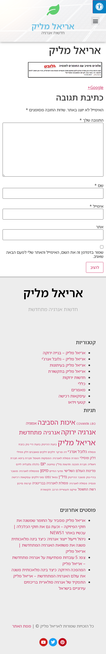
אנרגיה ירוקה (78, 432)
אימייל (96, 206)
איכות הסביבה (56, 422)
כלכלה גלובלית (30, 464)
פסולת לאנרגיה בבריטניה (50, 483)
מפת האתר (21, 626)
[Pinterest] (62, 642)
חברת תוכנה (79, 464)
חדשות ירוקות (74, 377)
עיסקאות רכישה (72, 396)
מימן (44, 470)
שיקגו (73, 489)
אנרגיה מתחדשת (39, 432)
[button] (95, 21)
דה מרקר (61, 452)
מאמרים (78, 390)
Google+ (95, 87)
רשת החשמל (87, 489)
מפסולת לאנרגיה (29, 471)
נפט (48, 477)
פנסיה (92, 483)
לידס (18, 464)
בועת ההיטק (49, 444)
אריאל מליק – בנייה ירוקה (64, 353)
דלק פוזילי (22, 452)
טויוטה (51, 464)
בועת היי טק (32, 444)
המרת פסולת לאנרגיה (65, 458)
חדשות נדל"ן (63, 464)
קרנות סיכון (24, 483)
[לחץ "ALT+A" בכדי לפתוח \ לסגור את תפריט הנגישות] (99, 6)
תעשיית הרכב (60, 489)
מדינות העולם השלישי (80, 470)
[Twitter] (53, 642)
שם (98, 185)
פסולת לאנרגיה (78, 483)
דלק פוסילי (88, 458)
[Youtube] (43, 642)
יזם (43, 464)
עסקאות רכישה (21, 477)
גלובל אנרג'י (77, 451)
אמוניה (31, 423)
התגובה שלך (91, 120)
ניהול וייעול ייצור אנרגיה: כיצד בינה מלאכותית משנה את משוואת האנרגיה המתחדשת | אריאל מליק (48, 545)
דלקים (51, 452)
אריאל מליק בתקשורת (66, 371)
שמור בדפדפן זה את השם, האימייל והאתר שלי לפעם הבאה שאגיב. (54, 254)
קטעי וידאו (76, 402)
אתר (99, 227)
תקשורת (45, 489)
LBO (93, 423)
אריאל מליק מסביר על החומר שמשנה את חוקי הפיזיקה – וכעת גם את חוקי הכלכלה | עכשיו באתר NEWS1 (49, 526)
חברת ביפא (25, 458)
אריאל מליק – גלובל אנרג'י (63, 359)
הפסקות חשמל (42, 458)
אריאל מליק (53, 26)
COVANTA (82, 423)
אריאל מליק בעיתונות (67, 365)
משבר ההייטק (76, 477)
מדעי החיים (56, 471)
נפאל (55, 477)
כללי (81, 383)
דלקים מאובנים (38, 452)
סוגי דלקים (38, 477)
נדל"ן (63, 476)
